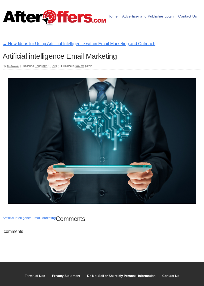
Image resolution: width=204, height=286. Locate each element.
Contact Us (187, 16)
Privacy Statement (66, 276)
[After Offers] (54, 23)
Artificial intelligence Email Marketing (29, 218)
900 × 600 (79, 66)
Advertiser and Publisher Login (148, 16)
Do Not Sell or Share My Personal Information (121, 276)
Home (113, 16)
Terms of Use (35, 276)
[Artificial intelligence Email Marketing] (102, 202)
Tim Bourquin (13, 66)
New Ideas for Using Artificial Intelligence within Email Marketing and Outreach (79, 43)
